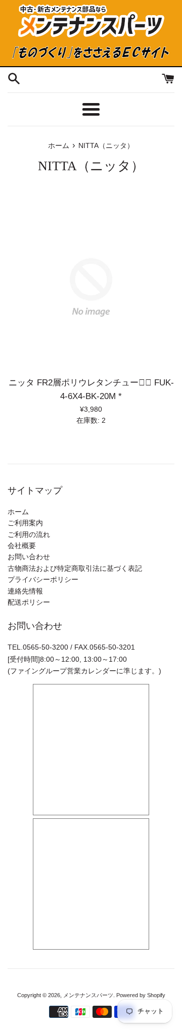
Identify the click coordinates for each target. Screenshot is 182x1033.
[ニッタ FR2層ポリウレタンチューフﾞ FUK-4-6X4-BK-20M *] (91, 287)
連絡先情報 (25, 591)
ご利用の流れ (29, 534)
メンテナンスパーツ (88, 995)
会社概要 (22, 546)
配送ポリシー (29, 602)
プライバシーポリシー (43, 579)
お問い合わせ (29, 557)
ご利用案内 (25, 523)
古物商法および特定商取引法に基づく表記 (75, 568)
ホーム (18, 512)
